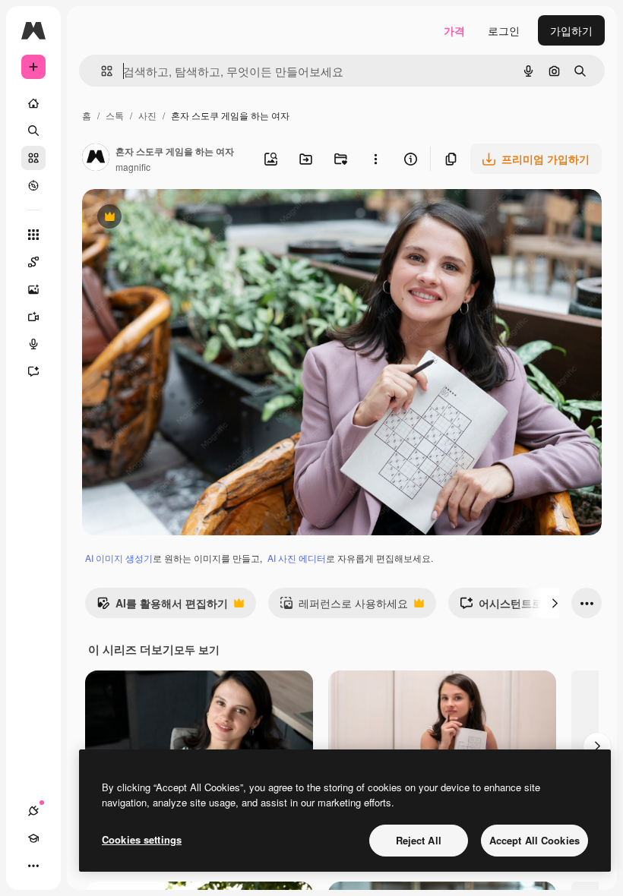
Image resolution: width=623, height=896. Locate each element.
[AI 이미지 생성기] (33, 289)
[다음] (554, 603)
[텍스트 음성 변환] (33, 344)
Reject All (418, 840)
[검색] (33, 130)
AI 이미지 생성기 (119, 557)
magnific (132, 166)
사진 (147, 115)
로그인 (504, 30)
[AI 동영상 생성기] (33, 316)
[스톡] (33, 158)
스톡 (115, 115)
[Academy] (33, 838)
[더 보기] (33, 865)
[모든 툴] (33, 234)
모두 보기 (197, 649)
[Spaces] (33, 262)
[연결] (33, 811)
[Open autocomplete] (101, 71)
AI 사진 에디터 (296, 557)
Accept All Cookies (534, 840)
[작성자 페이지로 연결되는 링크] (95, 159)
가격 (454, 30)
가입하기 (571, 30)
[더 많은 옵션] (375, 159)
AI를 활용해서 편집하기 (162, 606)
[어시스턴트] (33, 371)
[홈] (33, 103)
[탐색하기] (33, 185)
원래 (169, 218)
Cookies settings (142, 839)
